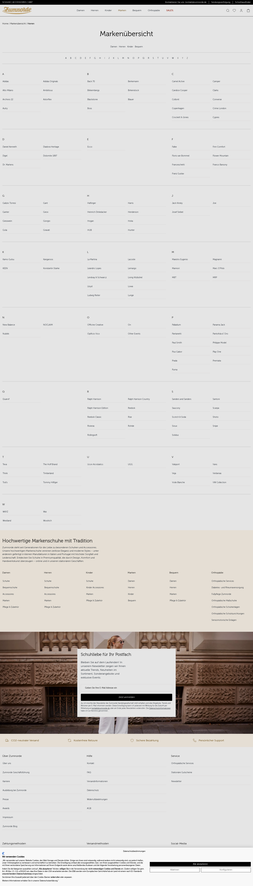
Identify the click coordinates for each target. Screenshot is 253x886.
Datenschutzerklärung (49, 881)
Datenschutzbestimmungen (134, 851)
